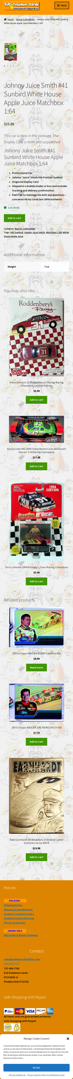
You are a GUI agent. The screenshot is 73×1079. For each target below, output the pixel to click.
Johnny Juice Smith (34, 232)
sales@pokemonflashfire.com (22, 959)
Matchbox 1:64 (53, 232)
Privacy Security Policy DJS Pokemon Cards (46, 1075)
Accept (36, 1067)
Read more (36, 667)
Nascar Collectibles (25, 19)
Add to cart (14, 218)
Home (11, 19)
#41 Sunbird (16, 232)
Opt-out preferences (17, 1075)
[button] (68, 1038)
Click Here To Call (11, 963)
